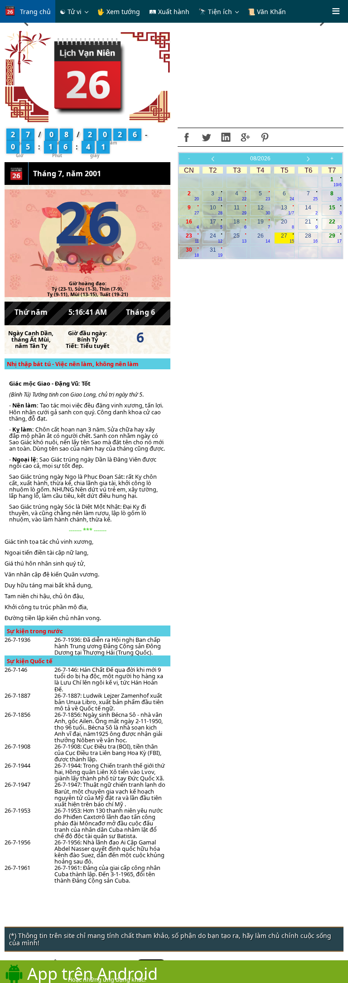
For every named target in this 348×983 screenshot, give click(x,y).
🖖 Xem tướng (118, 11)
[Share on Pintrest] (265, 137)
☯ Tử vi (71, 11)
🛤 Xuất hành (169, 11)
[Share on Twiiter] (206, 137)
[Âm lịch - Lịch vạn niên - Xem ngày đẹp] (88, 76)
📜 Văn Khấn (266, 11)
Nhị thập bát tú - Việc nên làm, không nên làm (73, 364)
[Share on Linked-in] (226, 137)
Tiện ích (220, 11)
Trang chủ (35, 11)
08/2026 (260, 158)
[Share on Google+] (245, 137)
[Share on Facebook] (187, 137)
